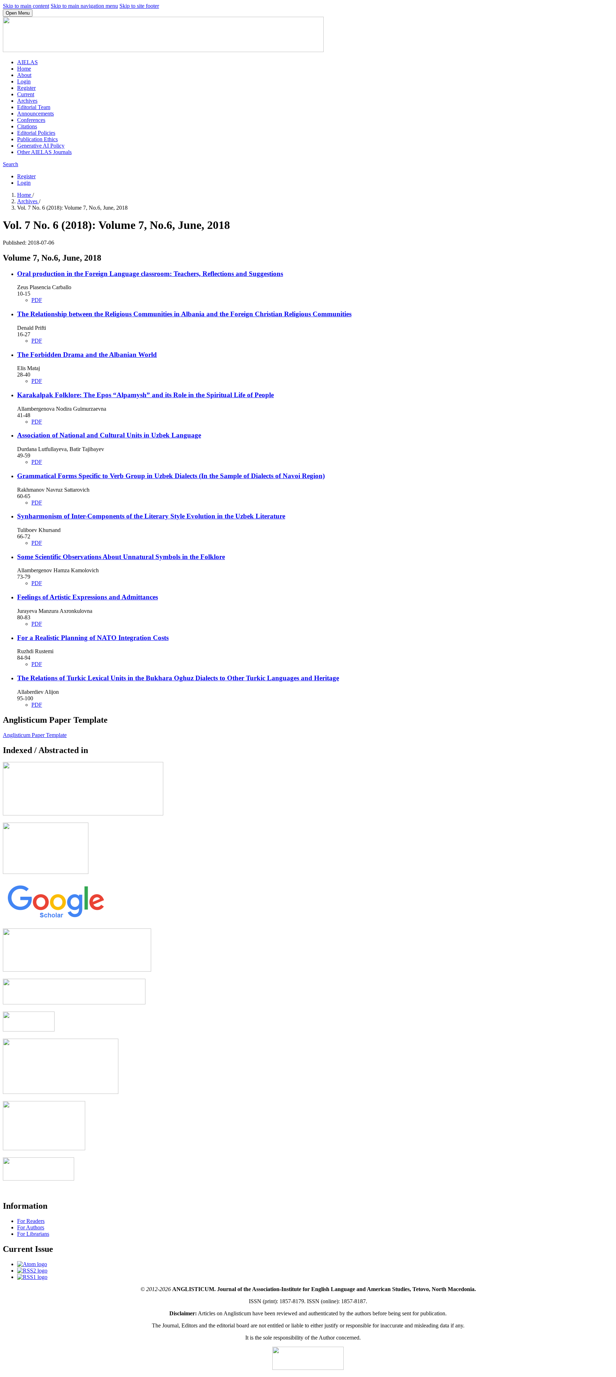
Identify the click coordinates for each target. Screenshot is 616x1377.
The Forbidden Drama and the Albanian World (87, 354)
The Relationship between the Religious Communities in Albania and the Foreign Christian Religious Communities (184, 314)
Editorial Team (33, 107)
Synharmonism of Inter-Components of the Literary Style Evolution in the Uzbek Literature (151, 516)
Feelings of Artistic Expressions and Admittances (87, 597)
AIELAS (27, 62)
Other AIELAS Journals (44, 152)
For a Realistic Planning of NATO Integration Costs (93, 637)
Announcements (35, 114)
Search (10, 164)
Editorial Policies (36, 133)
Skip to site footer (139, 6)
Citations (27, 126)
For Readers (31, 1221)
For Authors (30, 1227)
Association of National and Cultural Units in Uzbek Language (109, 435)
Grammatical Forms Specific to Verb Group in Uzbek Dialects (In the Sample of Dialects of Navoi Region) (171, 476)
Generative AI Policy (41, 146)
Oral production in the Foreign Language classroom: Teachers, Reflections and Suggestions (150, 273)
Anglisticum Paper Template (35, 735)
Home (24, 69)
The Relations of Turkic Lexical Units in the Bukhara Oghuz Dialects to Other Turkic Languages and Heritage (178, 678)
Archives (27, 101)
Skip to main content (26, 6)
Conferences (31, 120)
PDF (36, 300)
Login (24, 81)
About (24, 75)
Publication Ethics (37, 139)
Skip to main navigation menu (84, 6)
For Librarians (33, 1234)
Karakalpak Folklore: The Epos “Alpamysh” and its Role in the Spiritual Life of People (145, 395)
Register (26, 88)
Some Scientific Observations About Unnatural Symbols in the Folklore (121, 556)
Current (25, 94)
